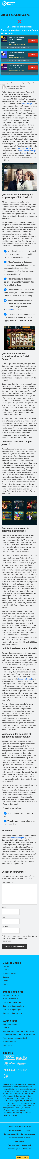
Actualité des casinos (11, 995)
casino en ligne (27, 104)
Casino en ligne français (12, 1002)
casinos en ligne (17, 838)
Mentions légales (9, 1042)
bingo (33, 151)
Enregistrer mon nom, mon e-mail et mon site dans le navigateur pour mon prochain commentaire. (19, 938)
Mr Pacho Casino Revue (16, 57)
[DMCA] (21, 1056)
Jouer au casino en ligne (18, 83)
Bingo (5, 984)
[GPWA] (9, 1056)
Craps (5, 981)
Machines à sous (9, 973)
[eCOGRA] (9, 1068)
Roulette (6, 970)
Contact (6, 1028)
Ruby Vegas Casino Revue (17, 44)
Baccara (6, 977)
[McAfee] (9, 1062)
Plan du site (7, 1045)
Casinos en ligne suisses (12, 1013)
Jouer (33, 40)
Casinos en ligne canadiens (13, 1006)
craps (24, 153)
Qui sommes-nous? (10, 1024)
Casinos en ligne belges (12, 1010)
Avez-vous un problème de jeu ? (15, 1038)
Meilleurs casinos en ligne (12, 999)
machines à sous (24, 148)
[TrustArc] (21, 1068)
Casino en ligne (5, 83)
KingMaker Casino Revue (16, 70)
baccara (9, 310)
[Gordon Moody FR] (21, 1062)
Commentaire (7, 882)
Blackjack (6, 966)
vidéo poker (24, 151)
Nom (4, 908)
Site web (5, 927)
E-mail (4, 917)
